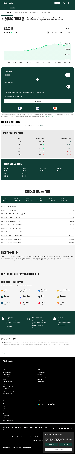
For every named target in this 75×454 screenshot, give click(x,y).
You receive (9, 83)
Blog (46, 427)
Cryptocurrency (41, 372)
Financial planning (42, 377)
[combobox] (67, 75)
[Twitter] (56, 428)
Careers (25, 427)
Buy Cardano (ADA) (7, 393)
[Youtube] (68, 428)
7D (52, 32)
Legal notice (13, 436)
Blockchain (40, 379)
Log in (57, 3)
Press (31, 427)
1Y (64, 32)
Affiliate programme (7, 418)
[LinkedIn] (65, 428)
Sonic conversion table (21, 12)
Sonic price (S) (7, 12)
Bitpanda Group (8, 427)
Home (2, 8)
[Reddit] (62, 428)
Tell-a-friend (6, 415)
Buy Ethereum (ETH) (8, 386)
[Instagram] (71, 428)
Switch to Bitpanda (7, 381)
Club (4, 408)
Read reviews (61, 325)
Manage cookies (58, 449)
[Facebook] (53, 428)
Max (69, 32)
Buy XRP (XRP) (6, 388)
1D (48, 32)
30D (56, 32)
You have (8, 71)
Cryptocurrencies (7, 372)
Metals (4, 379)
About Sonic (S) (34, 12)
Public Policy (39, 427)
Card (4, 413)
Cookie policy (56, 440)
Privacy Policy (20, 436)
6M (61, 32)
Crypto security (41, 381)
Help (4, 429)
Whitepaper (4, 353)
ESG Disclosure (46, 12)
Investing (40, 374)
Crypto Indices (6, 374)
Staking (5, 406)
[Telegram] (59, 428)
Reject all (65, 444)
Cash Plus (5, 403)
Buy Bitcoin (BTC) (7, 384)
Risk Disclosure (48, 116)
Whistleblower (38, 436)
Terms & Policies (30, 436)
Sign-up (65, 3)
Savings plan (6, 410)
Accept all (51, 444)
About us (18, 427)
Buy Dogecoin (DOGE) (8, 391)
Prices (6, 8)
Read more (9, 326)
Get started (37, 101)
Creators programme (8, 420)
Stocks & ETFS (6, 377)
